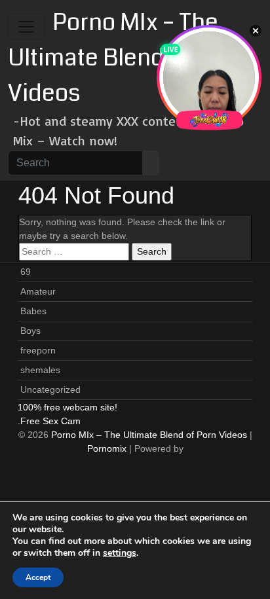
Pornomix (106, 448)
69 (25, 271)
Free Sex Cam (50, 421)
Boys (30, 330)
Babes (33, 311)
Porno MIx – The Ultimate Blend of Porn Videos (126, 58)
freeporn (38, 350)
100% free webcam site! (67, 407)
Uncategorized (50, 389)
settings (119, 553)
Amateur (38, 291)
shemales (40, 370)
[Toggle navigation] (26, 27)
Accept (38, 577)
